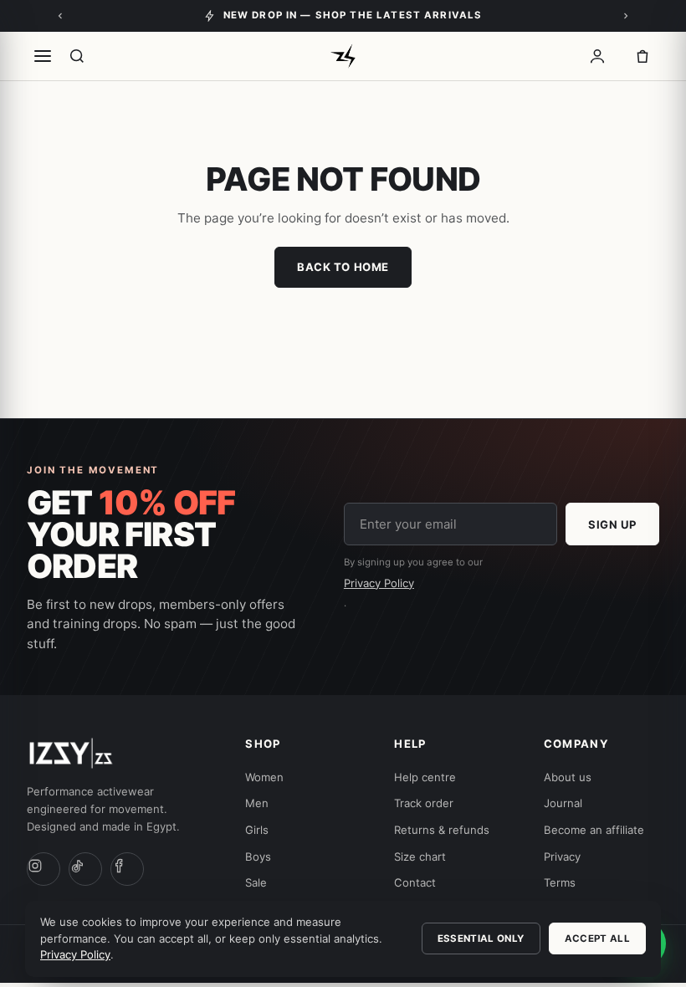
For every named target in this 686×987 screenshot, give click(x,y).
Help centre (425, 777)
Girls (257, 829)
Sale (256, 882)
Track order (423, 803)
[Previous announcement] (60, 16)
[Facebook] (127, 869)
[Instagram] (43, 869)
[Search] (77, 56)
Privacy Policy (379, 583)
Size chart (420, 856)
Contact (415, 882)
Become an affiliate (594, 829)
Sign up (612, 524)
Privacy (562, 856)
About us (567, 777)
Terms (560, 882)
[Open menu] (43, 56)
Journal (563, 803)
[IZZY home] (343, 56)
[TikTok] (85, 869)
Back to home (342, 267)
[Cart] (642, 56)
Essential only (481, 938)
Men (257, 803)
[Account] (597, 56)
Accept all (597, 938)
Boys (258, 856)
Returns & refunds (441, 829)
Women (264, 777)
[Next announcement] (626, 16)
